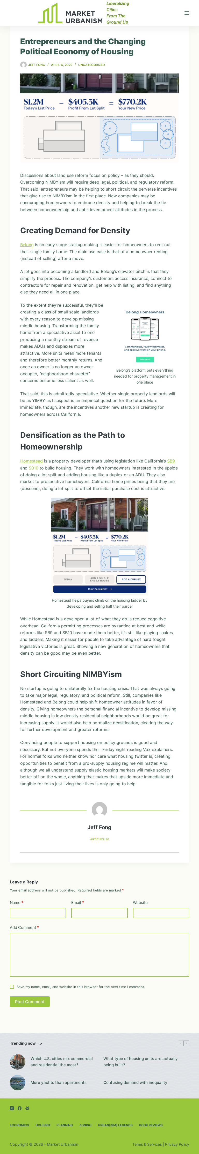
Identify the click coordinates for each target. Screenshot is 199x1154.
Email (77, 902)
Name (16, 902)
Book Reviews (151, 1125)
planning (64, 1125)
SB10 (33, 468)
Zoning (85, 1125)
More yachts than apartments (59, 1082)
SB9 (171, 461)
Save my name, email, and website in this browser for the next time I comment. (81, 987)
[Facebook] (20, 1108)
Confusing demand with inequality (135, 1082)
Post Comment (30, 1001)
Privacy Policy (177, 1144)
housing (42, 1125)
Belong (27, 244)
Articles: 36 (99, 839)
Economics (19, 1125)
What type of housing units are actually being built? (140, 1062)
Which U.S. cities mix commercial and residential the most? (62, 1062)
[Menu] (186, 13)
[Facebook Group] (27, 1108)
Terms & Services (147, 1144)
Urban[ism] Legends (115, 1125)
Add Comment (24, 927)
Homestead (31, 461)
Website (140, 902)
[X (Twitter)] (12, 1108)
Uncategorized (91, 65)
